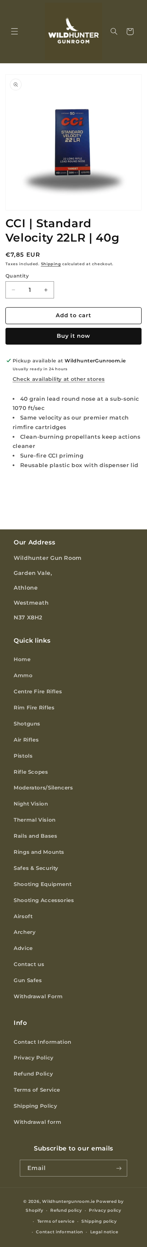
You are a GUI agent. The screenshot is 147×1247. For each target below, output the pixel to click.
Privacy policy (105, 1210)
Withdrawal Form (38, 996)
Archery (25, 932)
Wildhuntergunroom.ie (68, 1201)
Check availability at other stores (59, 379)
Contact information (59, 1232)
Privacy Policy (34, 1058)
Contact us (29, 964)
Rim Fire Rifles (34, 708)
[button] (14, 31)
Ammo (23, 675)
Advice (23, 948)
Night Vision (31, 804)
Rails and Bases (35, 836)
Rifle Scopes (31, 772)
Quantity (17, 276)
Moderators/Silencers (43, 788)
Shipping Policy (35, 1106)
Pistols (23, 756)
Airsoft (23, 916)
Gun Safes (28, 980)
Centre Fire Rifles (38, 692)
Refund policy (66, 1210)
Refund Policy (33, 1074)
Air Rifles (26, 740)
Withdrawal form (37, 1122)
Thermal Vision (35, 820)
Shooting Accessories (44, 900)
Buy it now (74, 336)
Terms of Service (37, 1090)
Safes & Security (36, 868)
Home (22, 659)
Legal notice (104, 1232)
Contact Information (42, 1042)
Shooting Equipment (42, 884)
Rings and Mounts (39, 852)
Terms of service (56, 1221)
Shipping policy (99, 1221)
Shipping (51, 264)
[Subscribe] (119, 1168)
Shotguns (27, 724)
